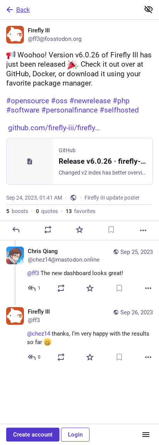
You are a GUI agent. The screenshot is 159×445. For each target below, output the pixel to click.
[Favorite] (79, 229)
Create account (32, 434)
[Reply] (15, 229)
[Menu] (146, 434)
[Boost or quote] (47, 229)
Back (23, 9)
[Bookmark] (111, 229)
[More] (143, 230)
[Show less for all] (148, 9)
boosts (17, 211)
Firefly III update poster (112, 198)
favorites (80, 211)
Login (75, 434)
